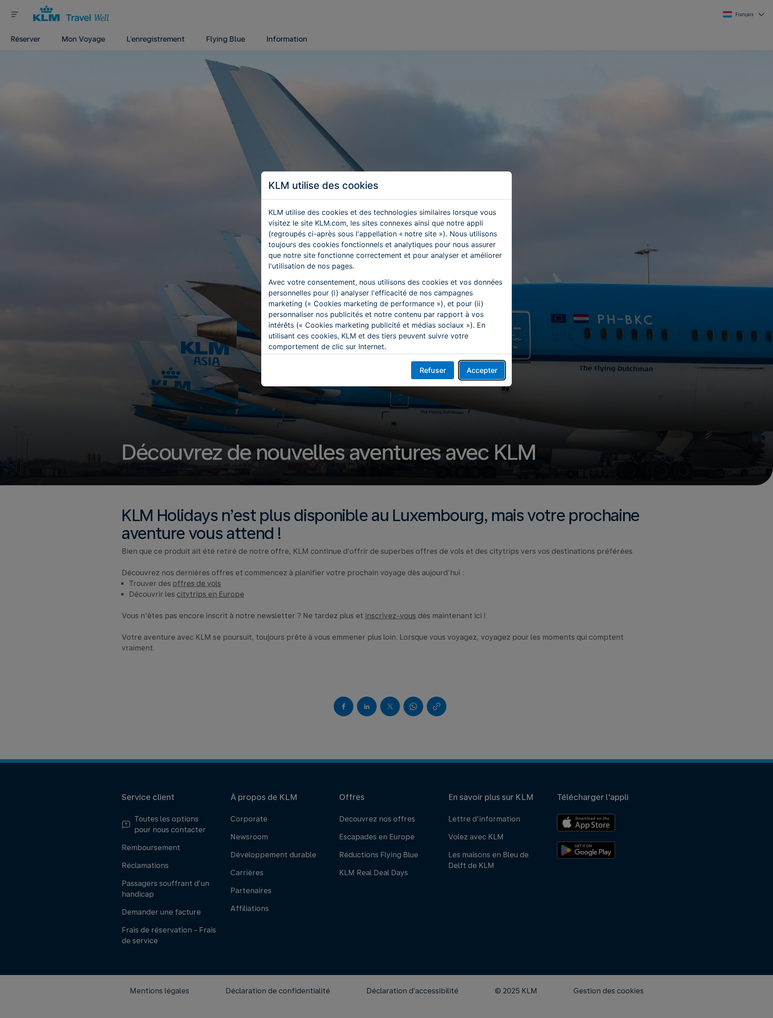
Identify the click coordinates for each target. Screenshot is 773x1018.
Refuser (433, 370)
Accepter (482, 370)
